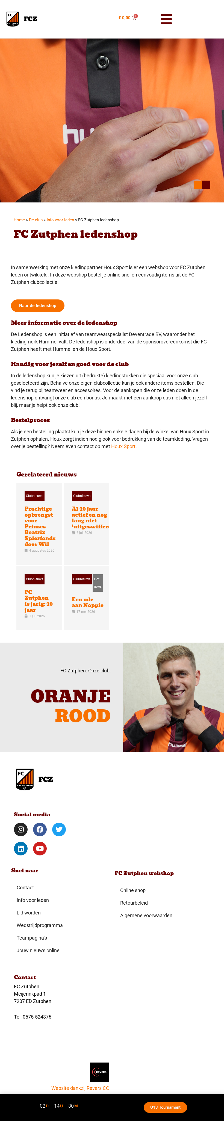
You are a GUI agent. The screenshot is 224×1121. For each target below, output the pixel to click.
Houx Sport (123, 446)
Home (19, 219)
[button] (154, 19)
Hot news (98, 583)
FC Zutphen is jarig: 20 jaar (39, 601)
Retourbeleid (134, 903)
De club (36, 219)
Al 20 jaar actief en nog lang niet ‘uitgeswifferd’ (92, 518)
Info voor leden (60, 219)
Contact (25, 887)
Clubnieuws (34, 496)
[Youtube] (40, 848)
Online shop (133, 890)
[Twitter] (59, 829)
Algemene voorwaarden (146, 915)
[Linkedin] (21, 848)
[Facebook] (40, 829)
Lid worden (29, 913)
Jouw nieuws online (38, 950)
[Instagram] (21, 829)
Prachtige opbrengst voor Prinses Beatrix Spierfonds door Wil (40, 526)
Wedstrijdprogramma (40, 925)
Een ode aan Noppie (88, 603)
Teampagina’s (32, 938)
